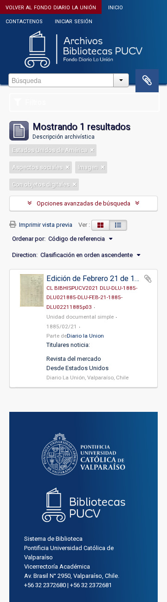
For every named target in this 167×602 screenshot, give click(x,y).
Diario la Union (85, 336)
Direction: (25, 254)
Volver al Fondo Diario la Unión (51, 6)
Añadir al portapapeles (148, 278)
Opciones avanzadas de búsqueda (83, 203)
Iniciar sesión (73, 20)
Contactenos (24, 20)
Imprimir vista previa (45, 224)
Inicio (115, 6)
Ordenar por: (28, 238)
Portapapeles (147, 80)
